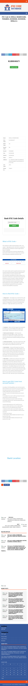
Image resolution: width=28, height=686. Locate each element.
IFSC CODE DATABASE (14, 684)
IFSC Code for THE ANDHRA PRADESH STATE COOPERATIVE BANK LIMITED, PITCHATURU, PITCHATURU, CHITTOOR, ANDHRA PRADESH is (13, 653)
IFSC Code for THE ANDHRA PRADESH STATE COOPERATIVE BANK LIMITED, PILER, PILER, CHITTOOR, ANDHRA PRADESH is (16, 606)
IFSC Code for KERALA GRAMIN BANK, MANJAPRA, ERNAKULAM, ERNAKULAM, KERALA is (16, 536)
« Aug (2, 678)
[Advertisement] (14, 38)
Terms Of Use (4, 638)
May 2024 (3, 629)
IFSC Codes (3, 633)
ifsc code (7, 484)
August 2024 (3, 627)
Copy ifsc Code (14, 67)
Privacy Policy (4, 636)
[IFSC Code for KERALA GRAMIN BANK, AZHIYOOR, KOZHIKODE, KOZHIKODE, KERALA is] (4, 541)
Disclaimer (3, 640)
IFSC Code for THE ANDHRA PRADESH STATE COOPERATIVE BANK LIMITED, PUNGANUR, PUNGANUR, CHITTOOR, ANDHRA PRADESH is (14, 648)
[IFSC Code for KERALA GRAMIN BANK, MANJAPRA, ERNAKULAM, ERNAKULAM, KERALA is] (4, 535)
